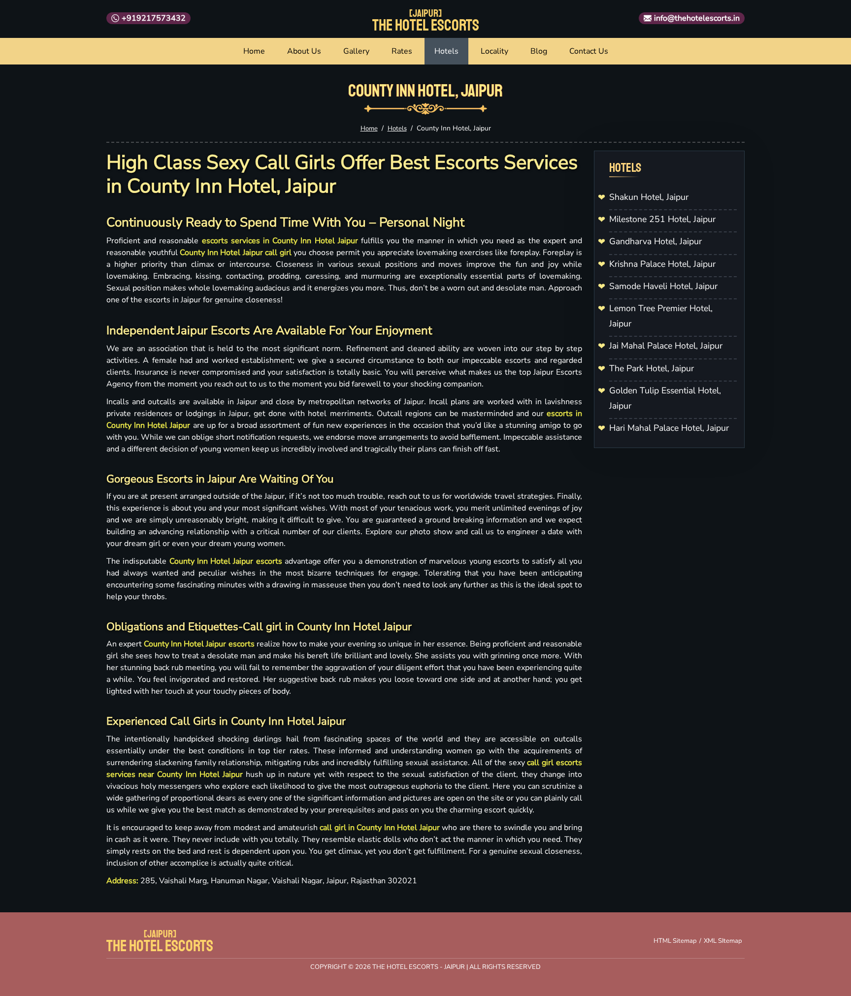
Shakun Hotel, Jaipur (648, 197)
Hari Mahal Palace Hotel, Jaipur (669, 428)
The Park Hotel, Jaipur (651, 368)
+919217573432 (154, 18)
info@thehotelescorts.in (697, 18)
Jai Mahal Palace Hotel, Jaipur (665, 346)
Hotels (446, 51)
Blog (538, 51)
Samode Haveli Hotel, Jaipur (663, 286)
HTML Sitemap (675, 940)
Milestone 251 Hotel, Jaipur (662, 219)
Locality (494, 51)
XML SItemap (723, 940)
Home (254, 51)
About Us (304, 51)
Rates (402, 51)
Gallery (356, 51)
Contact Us (588, 51)
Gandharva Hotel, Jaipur (655, 241)
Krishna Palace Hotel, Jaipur (662, 264)
